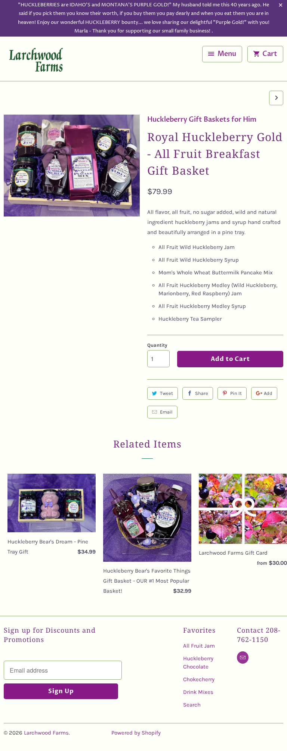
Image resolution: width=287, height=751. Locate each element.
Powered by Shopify (136, 732)
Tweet (166, 393)
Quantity (157, 345)
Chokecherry (199, 679)
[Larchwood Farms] (36, 61)
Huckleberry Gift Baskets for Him (201, 119)
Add (268, 393)
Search (192, 704)
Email (166, 412)
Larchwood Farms (46, 732)
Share (201, 393)
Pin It (236, 393)
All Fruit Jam (199, 645)
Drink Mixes (198, 692)
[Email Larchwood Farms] (243, 657)
